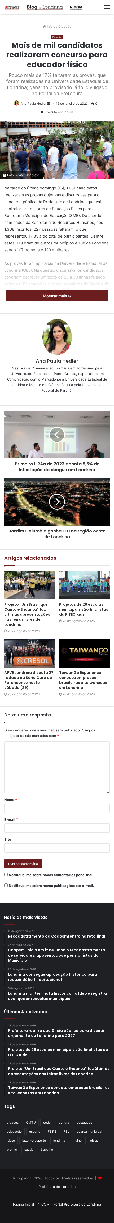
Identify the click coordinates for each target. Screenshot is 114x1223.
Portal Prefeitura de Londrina (77, 1204)
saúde (28, 1149)
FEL (66, 1131)
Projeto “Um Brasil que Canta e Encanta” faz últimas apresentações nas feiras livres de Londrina (27, 614)
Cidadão (65, 26)
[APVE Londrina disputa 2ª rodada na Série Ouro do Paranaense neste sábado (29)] (29, 653)
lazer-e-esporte (34, 1140)
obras (94, 1140)
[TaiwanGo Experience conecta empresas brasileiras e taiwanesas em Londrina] (84, 653)
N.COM (44, 1204)
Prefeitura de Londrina (57, 1186)
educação (14, 1131)
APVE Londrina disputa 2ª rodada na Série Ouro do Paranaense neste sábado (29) (28, 680)
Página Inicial (23, 1204)
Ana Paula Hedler (33, 103)
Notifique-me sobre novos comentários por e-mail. (52, 875)
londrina (59, 1140)
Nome (10, 800)
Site (7, 839)
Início (50, 26)
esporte (34, 1131)
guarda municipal (89, 1131)
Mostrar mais (55, 296)
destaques (84, 1122)
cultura (64, 1122)
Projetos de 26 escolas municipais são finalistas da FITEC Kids (83, 609)
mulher (78, 1140)
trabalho (47, 1149)
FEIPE (52, 1131)
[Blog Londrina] (44, 7)
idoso (11, 1140)
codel (47, 1122)
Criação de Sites (57, 1213)
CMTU (31, 1122)
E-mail (11, 819)
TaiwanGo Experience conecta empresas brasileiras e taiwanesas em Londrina (83, 680)
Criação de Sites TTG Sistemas (57, 1196)
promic (12, 1149)
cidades (13, 1122)
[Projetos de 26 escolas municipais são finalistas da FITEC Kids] (84, 585)
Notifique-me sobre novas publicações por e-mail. (51, 885)
